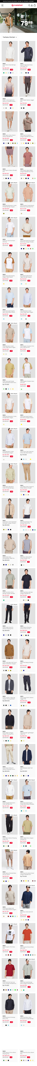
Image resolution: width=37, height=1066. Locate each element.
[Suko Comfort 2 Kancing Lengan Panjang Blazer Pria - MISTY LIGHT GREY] (8, 705)
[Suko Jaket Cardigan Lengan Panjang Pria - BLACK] (6, 741)
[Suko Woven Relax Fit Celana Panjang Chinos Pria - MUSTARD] (17, 775)
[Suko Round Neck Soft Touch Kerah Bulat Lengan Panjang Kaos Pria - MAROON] (8, 916)
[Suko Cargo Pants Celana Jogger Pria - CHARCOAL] (23, 705)
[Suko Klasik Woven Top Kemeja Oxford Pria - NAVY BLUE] (33, 530)
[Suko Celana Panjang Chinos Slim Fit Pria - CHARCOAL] (28, 635)
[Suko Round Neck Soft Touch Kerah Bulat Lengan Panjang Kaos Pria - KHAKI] (17, 916)
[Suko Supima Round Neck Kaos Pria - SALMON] (23, 955)
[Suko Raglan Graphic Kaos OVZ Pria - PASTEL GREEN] (21, 389)
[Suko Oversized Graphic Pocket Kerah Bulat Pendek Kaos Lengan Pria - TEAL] (21, 811)
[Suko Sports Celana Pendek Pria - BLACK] (6, 178)
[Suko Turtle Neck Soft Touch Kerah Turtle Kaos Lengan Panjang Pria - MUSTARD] (8, 670)
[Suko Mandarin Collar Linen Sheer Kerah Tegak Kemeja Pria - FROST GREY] (26, 319)
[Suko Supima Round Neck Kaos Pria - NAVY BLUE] (26, 955)
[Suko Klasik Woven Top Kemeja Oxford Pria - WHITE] (21, 530)
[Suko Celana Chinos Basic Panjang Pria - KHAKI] (6, 1060)
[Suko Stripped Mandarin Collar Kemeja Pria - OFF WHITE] (4, 811)
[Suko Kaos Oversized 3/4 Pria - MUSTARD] (23, 920)
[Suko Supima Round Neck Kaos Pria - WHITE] (21, 955)
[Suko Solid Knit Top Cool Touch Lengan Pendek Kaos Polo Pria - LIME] (15, 990)
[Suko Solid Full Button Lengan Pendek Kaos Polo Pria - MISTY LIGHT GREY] (35, 143)
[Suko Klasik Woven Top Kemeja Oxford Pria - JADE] (35, 530)
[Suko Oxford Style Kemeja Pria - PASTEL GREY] (13, 73)
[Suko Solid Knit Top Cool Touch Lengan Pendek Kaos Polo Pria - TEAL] (10, 990)
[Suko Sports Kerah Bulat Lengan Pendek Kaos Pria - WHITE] (30, 178)
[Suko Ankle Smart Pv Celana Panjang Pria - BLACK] (10, 635)
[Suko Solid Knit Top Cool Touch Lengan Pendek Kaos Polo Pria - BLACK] (4, 990)
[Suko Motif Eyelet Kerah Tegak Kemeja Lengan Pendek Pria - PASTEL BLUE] (21, 284)
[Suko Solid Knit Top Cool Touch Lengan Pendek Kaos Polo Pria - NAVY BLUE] (8, 990)
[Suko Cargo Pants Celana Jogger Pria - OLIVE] (21, 705)
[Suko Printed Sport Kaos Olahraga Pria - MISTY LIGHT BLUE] (21, 73)
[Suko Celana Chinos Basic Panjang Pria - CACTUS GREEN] (4, 1060)
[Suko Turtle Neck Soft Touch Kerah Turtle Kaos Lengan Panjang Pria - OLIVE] (10, 670)
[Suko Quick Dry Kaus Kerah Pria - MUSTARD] (30, 1060)
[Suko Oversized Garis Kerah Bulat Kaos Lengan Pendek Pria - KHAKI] (26, 248)
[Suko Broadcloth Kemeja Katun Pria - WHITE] (4, 1025)
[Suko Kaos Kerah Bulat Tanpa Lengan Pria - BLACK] (21, 565)
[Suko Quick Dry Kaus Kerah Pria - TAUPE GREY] (23, 1060)
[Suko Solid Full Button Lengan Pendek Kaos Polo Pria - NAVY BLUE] (26, 143)
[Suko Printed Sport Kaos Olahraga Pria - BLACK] (26, 73)
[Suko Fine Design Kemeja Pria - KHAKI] (21, 670)
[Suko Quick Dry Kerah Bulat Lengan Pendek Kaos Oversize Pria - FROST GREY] (28, 881)
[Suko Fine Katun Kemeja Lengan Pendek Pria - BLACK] (28, 600)
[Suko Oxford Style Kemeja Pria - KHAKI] (6, 73)
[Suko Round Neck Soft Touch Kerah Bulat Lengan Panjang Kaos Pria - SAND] (4, 916)
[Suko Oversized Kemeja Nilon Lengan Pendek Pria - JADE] (23, 990)
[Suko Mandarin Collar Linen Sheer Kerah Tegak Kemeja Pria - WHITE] (23, 319)
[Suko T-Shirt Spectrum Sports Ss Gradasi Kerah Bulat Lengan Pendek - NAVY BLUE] (10, 108)
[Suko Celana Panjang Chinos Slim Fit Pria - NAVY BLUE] (21, 635)
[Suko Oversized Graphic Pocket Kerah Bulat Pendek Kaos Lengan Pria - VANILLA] (23, 811)
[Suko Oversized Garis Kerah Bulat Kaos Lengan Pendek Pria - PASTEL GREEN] (33, 248)
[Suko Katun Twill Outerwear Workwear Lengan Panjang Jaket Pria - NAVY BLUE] (8, 529)
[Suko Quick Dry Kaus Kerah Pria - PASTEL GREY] (26, 1060)
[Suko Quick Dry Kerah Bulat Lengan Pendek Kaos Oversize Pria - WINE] (33, 881)
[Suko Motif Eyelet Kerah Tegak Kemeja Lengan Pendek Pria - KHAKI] (26, 284)
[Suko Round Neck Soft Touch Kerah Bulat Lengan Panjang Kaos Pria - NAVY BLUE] (10, 916)
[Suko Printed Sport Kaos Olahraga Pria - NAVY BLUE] (28, 73)
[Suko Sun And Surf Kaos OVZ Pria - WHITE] (4, 248)
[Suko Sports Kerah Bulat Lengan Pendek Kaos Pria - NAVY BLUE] (28, 178)
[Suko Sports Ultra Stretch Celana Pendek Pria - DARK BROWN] (13, 143)
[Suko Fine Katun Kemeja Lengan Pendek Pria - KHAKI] (26, 600)
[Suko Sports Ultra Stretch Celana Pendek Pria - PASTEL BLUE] (17, 143)
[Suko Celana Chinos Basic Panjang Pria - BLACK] (8, 1060)
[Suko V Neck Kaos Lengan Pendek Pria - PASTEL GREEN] (30, 846)
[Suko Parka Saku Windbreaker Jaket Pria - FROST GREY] (13, 564)
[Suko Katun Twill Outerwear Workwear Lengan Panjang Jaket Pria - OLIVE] (4, 529)
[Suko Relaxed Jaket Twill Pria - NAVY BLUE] (28, 775)
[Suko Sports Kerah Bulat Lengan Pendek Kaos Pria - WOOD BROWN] (33, 178)
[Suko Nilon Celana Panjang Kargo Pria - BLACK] (8, 846)
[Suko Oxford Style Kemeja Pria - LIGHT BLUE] (8, 73)
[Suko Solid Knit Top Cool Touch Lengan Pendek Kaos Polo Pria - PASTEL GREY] (13, 990)
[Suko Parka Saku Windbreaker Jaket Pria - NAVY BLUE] (6, 564)
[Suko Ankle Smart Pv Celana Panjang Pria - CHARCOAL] (8, 635)
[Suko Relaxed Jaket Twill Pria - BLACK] (23, 775)
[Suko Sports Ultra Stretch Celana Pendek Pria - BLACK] (8, 143)
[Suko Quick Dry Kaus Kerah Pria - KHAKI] (33, 1060)
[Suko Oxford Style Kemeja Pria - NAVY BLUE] (10, 73)
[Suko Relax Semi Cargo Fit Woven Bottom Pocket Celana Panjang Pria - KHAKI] (26, 494)
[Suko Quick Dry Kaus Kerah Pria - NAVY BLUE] (28, 1060)
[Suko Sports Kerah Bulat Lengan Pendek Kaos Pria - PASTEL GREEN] (35, 178)
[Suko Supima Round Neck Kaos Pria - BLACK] (28, 955)
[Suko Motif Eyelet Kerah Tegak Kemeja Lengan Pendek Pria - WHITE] (23, 284)
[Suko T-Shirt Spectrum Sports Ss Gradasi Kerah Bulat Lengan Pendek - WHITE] (8, 108)
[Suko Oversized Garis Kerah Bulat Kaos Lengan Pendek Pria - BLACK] (23, 248)
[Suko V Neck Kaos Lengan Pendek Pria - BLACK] (26, 846)
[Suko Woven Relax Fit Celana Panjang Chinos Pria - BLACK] (13, 775)
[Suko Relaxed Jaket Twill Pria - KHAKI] (21, 775)
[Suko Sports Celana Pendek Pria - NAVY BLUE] (8, 178)
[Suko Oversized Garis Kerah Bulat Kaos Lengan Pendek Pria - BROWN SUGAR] (30, 248)
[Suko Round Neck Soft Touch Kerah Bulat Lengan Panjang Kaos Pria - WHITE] (6, 916)
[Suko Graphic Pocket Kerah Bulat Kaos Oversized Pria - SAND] (21, 213)
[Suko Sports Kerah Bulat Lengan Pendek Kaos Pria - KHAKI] (23, 178)
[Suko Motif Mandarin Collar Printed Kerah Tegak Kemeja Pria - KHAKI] (4, 424)
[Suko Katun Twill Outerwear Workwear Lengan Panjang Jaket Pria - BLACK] (10, 529)
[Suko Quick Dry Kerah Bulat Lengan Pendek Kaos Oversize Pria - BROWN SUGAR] (23, 881)
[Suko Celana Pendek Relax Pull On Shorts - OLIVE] (4, 881)
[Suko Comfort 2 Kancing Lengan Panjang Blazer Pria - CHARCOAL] (4, 705)
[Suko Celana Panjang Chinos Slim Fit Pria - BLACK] (26, 635)
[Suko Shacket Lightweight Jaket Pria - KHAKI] (23, 741)
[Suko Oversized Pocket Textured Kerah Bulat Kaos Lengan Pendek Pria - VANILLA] (10, 389)
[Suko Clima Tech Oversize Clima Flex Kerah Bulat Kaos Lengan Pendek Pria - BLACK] (21, 459)
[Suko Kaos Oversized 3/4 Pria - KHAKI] (21, 920)
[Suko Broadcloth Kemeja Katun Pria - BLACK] (6, 1025)
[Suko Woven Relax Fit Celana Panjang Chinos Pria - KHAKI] (4, 775)
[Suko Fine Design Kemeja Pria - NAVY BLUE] (23, 670)
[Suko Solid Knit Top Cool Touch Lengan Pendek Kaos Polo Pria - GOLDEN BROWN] (6, 990)
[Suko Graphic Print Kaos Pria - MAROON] (8, 955)
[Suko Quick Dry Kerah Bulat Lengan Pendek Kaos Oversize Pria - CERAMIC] (30, 881)
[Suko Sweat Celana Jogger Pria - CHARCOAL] (21, 108)
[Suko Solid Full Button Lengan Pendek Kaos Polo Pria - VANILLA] (21, 143)
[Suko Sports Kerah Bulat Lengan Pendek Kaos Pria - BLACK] (26, 178)
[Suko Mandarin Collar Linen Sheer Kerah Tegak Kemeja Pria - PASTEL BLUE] (21, 319)
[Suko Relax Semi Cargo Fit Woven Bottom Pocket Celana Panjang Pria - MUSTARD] (21, 494)
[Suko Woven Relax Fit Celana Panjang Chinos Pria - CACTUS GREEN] (10, 775)
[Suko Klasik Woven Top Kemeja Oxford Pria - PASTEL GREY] (26, 530)
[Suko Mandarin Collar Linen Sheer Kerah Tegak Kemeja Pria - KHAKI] (4, 354)
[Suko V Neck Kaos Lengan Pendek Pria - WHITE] (28, 846)
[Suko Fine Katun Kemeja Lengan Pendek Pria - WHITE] (21, 600)
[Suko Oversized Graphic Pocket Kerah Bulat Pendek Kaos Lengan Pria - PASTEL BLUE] (26, 811)
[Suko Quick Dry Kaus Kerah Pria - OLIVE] (21, 1060)
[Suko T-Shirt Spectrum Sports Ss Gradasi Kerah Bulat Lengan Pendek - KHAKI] (13, 108)
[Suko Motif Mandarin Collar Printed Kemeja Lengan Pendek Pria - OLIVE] (4, 213)
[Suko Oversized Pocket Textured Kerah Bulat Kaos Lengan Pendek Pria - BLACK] (6, 389)
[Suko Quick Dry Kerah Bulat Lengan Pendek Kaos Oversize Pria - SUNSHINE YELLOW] (26, 881)
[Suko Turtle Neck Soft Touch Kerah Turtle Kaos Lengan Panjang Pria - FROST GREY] (4, 670)
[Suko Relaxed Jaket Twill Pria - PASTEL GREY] (26, 775)
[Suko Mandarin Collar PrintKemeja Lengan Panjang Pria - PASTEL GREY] (4, 459)
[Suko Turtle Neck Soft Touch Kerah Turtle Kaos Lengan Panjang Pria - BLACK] (6, 670)
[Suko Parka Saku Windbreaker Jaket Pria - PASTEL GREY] (10, 564)
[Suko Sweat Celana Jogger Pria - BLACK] (23, 108)
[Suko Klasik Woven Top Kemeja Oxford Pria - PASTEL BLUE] (23, 530)
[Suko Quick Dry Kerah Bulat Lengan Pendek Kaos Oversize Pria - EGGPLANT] (35, 881)
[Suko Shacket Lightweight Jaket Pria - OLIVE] (21, 741)
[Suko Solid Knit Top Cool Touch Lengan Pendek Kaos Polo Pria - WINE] (17, 990)
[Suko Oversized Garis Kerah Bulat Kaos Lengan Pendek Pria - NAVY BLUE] (21, 248)
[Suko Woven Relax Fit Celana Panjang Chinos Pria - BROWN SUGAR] (8, 775)
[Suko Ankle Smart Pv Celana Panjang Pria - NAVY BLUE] (4, 635)
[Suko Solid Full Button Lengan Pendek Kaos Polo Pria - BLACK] (28, 143)
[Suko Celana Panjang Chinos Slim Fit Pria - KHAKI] (23, 635)
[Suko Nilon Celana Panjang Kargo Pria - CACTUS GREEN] (4, 846)
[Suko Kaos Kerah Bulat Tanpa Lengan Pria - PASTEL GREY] (23, 565)
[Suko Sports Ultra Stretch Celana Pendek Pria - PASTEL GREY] (6, 143)
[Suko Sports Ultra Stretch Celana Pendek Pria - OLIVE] (15, 143)
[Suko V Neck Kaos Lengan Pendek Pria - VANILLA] (21, 846)
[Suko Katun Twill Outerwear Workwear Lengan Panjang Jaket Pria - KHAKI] (6, 529)
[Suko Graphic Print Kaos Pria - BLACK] (10, 955)
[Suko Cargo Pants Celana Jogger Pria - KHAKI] (26, 705)
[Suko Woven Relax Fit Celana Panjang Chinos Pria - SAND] (15, 775)
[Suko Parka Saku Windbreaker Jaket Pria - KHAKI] (8, 564)
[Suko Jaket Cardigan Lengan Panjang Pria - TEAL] (8, 741)
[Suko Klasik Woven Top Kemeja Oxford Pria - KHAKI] (30, 530)
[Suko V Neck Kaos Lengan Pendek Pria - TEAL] (23, 846)
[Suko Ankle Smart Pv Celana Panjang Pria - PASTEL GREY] (6, 635)
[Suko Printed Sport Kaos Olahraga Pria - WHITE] (23, 73)
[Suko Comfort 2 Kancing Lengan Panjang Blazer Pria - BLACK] (6, 705)
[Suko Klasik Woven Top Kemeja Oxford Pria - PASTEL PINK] (28, 530)
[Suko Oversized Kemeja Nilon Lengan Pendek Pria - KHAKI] (21, 990)
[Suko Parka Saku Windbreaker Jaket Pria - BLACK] (4, 564)
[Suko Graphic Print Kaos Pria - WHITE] (4, 955)
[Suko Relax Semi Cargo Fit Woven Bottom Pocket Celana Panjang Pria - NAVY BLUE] (23, 494)
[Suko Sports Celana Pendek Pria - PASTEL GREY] (4, 178)
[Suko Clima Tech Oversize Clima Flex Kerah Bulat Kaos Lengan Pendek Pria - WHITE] (28, 459)
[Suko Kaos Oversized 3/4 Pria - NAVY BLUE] (28, 920)
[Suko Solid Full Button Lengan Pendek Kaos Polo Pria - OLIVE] (33, 143)
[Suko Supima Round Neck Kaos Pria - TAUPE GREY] (33, 955)
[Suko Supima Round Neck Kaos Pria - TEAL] (30, 955)
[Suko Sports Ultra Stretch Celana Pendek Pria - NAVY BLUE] (4, 143)
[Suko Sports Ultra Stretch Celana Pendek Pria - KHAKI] (10, 143)
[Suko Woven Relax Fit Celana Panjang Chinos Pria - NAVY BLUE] (6, 775)
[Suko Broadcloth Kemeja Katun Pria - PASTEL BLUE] (8, 1025)
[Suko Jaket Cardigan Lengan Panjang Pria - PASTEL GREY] (4, 741)
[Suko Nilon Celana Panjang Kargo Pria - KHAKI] (6, 846)
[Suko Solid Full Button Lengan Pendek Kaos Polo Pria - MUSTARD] (23, 143)
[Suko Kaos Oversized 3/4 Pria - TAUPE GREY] (26, 920)
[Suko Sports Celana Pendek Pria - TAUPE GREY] (10, 178)
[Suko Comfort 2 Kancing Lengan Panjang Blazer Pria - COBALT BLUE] (10, 705)
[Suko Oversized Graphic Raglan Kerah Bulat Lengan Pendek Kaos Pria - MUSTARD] (4, 284)
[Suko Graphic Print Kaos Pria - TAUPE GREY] (6, 955)
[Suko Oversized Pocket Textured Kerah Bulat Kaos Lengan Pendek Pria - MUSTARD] (13, 389)
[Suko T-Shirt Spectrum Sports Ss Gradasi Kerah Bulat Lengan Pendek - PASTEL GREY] (4, 108)
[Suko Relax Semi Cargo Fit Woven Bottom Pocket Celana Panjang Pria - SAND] (28, 494)
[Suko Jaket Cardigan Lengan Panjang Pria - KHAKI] (10, 741)
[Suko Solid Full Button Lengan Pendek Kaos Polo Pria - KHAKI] (30, 143)
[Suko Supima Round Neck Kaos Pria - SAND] (35, 955)
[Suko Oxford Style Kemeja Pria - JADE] (4, 73)
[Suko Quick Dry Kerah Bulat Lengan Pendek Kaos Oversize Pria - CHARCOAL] (21, 881)
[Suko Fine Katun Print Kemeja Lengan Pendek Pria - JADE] (4, 600)
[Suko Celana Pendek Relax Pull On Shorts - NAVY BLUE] (6, 881)
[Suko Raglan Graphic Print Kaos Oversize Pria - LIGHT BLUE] (21, 354)
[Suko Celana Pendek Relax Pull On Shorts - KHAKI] (8, 881)
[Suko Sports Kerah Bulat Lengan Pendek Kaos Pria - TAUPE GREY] (21, 178)
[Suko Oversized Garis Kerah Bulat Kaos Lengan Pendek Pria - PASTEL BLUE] (28, 248)
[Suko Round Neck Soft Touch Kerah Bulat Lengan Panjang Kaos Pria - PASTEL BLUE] (15, 916)
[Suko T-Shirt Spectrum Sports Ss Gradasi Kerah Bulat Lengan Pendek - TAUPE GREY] (6, 108)
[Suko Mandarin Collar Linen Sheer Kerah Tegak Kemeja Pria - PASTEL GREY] (6, 354)
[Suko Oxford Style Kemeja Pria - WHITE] (15, 73)
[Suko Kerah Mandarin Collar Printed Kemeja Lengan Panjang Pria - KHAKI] (4, 494)
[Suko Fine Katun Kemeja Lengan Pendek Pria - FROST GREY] (23, 600)
